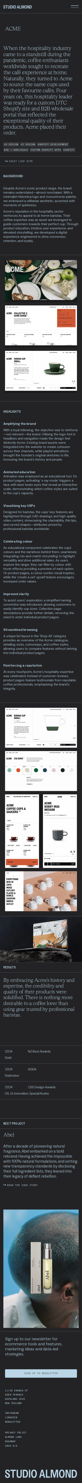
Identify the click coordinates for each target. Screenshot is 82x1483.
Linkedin (11, 1417)
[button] (75, 7)
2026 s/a (11, 1445)
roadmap (10, 1441)
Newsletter (12, 1421)
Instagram (12, 1413)
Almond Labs (13, 1436)
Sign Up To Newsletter (41, 1373)
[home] (17, 7)
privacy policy (15, 1432)
